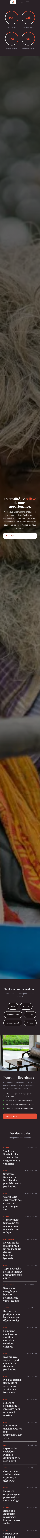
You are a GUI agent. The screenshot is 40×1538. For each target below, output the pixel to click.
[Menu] (28, 2)
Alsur (20, 2)
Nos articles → (11, 536)
